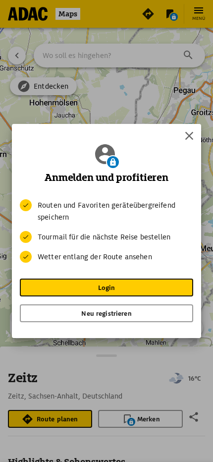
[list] (106, 231)
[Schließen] (189, 136)
